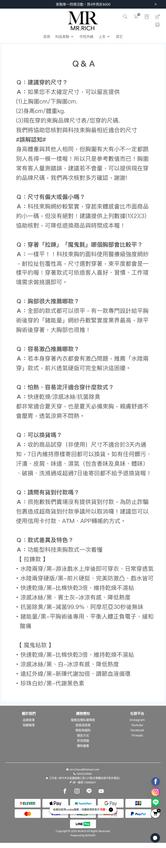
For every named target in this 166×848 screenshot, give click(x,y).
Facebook (137, 730)
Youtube (137, 725)
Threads (137, 735)
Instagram (137, 720)
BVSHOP (90, 835)
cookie (70, 809)
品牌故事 (29, 720)
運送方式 (83, 735)
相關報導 (29, 725)
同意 (102, 809)
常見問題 (83, 740)
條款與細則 (83, 730)
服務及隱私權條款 (83, 720)
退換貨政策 (83, 725)
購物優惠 (83, 746)
